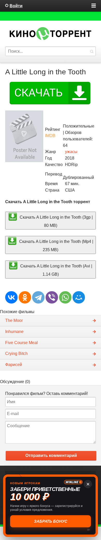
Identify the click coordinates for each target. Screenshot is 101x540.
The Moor (14, 320)
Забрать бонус (50, 521)
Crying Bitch (16, 353)
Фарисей (13, 364)
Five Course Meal (21, 342)
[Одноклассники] (25, 297)
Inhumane (14, 331)
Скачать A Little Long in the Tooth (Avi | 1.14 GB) (55, 270)
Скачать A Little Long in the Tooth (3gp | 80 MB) (56, 221)
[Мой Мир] (79, 297)
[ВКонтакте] (11, 297)
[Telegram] (38, 297)
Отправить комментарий (51, 455)
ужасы (71, 151)
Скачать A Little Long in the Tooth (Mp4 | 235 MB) (55, 245)
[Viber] (52, 297)
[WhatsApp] (65, 297)
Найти (92, 51)
